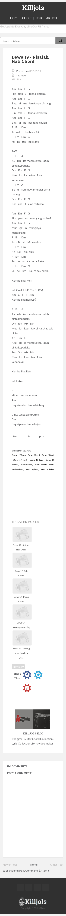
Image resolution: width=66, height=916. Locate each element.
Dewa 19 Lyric (48, 455)
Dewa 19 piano (31, 469)
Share (20, 79)
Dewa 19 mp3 (20, 460)
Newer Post (10, 864)
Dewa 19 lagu (37, 460)
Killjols (33, 7)
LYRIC (39, 18)
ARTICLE (52, 18)
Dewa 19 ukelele (47, 469)
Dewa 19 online (41, 464)
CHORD (27, 18)
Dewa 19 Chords (19, 455)
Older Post (56, 864)
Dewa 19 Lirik (34, 455)
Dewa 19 (18, 666)
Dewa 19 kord (26, 464)
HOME (14, 18)
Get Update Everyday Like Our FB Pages (24, 26)
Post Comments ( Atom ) (34, 870)
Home (33, 864)
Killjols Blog (33, 733)
